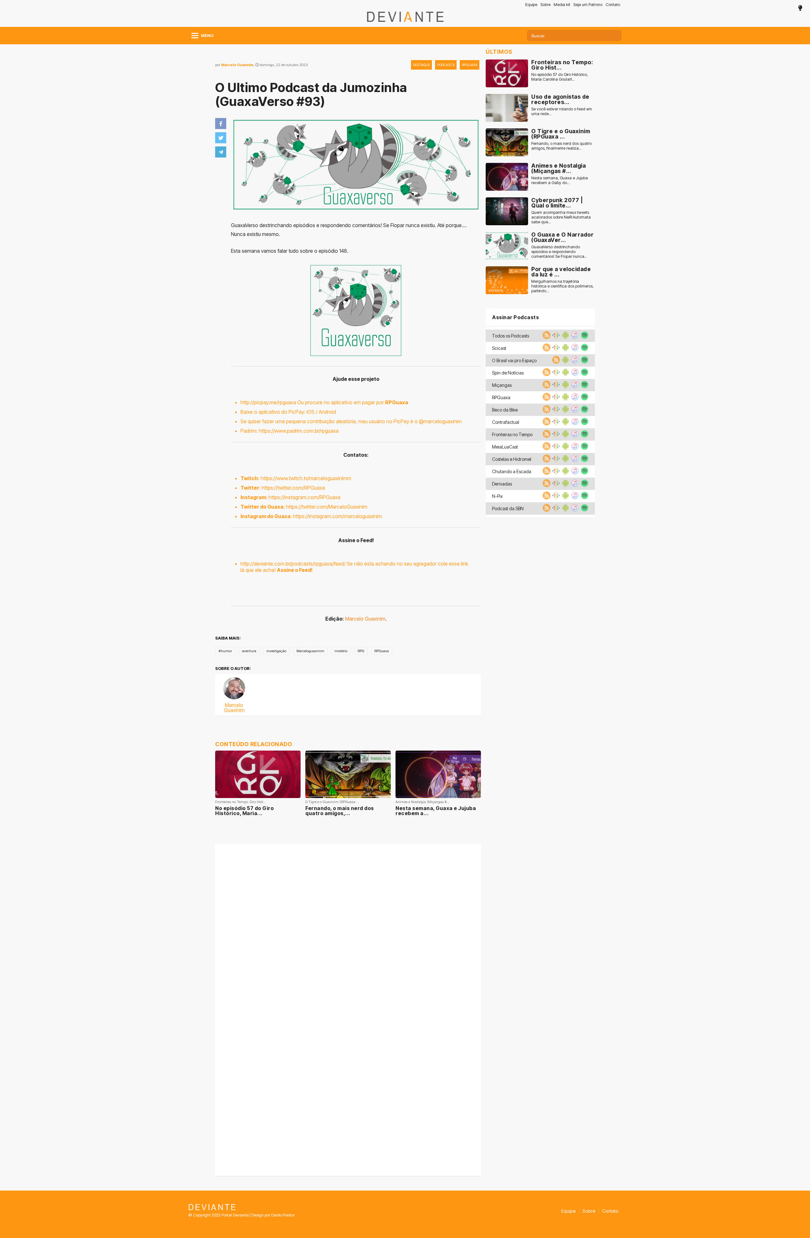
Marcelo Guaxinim (237, 65)
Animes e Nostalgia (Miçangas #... (558, 168)
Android (327, 412)
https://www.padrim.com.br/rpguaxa (299, 431)
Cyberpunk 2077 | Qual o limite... (557, 203)
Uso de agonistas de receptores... (560, 99)
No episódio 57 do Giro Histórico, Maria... (244, 810)
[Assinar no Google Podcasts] (555, 337)
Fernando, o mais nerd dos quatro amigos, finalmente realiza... (561, 146)
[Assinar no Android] (565, 337)
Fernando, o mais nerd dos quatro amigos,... (339, 810)
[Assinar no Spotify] (584, 337)
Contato (613, 4)
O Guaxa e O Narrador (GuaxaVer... (562, 237)
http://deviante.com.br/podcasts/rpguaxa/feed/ (293, 563)
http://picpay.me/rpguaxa (268, 402)
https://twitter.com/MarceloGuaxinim (326, 507)
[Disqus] (348, 928)
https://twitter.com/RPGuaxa (293, 488)
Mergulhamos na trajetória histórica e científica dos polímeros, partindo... (562, 286)
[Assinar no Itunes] (574, 337)
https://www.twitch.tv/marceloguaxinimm (306, 478)
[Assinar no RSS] (546, 337)
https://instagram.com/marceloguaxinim (337, 516)
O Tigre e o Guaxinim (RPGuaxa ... (560, 134)
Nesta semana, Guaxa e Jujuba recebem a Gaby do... (559, 180)
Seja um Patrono (587, 4)
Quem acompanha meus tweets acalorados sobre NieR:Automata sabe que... (561, 217)
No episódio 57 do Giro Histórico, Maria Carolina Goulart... (559, 77)
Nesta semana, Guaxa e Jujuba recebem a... (436, 810)
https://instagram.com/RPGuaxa (304, 497)
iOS (311, 412)
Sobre (545, 4)
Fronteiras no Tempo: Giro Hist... (562, 65)
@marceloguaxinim (440, 421)
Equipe (531, 4)
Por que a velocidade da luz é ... (561, 272)
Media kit (562, 4)
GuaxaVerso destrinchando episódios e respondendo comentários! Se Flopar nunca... (559, 252)
